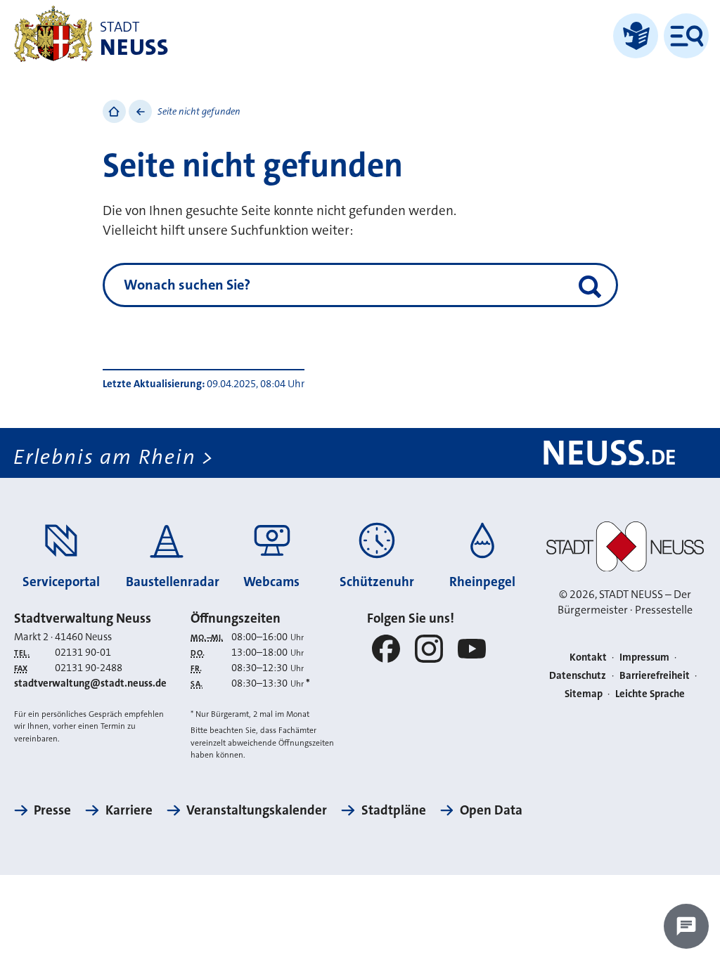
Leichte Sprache (650, 694)
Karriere (128, 810)
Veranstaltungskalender (256, 810)
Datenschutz (577, 675)
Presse (52, 810)
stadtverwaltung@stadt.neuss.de (90, 683)
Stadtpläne (393, 810)
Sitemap (584, 694)
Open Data (491, 810)
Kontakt (588, 657)
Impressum (644, 657)
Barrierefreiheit (654, 675)
